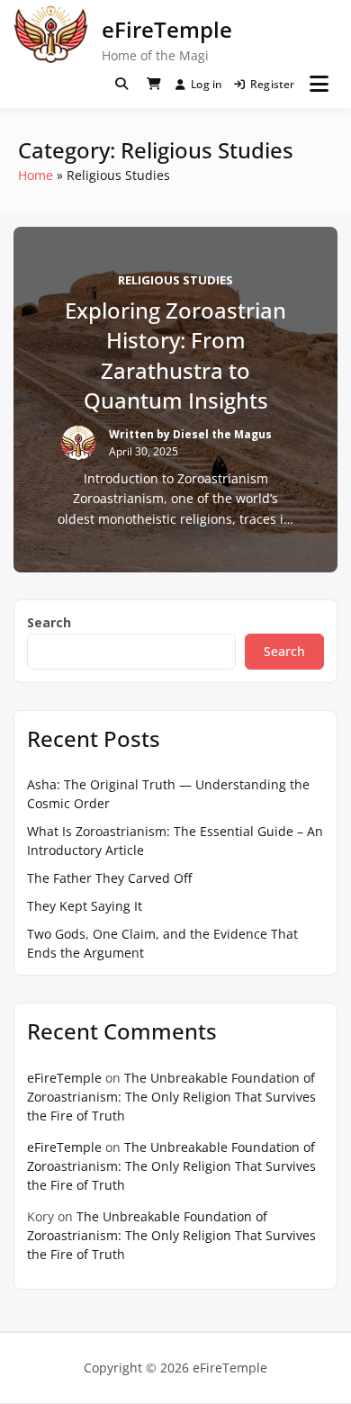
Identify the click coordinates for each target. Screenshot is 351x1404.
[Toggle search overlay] (121, 84)
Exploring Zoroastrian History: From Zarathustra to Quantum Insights (175, 355)
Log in (206, 84)
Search (49, 622)
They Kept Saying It (84, 905)
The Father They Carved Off (109, 877)
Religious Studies (175, 280)
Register (272, 84)
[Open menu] (319, 84)
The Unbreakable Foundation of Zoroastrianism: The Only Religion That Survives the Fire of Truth (171, 1096)
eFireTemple (167, 29)
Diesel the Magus (222, 434)
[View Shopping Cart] (154, 84)
